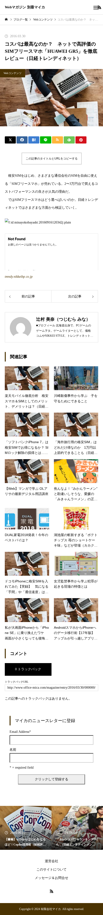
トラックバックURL (17, 682)
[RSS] (51, 891)
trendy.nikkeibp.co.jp (19, 276)
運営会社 (51, 861)
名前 (13, 749)
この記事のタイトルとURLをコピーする (52, 158)
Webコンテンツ (13, 73)
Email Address (20, 732)
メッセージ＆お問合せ (51, 878)
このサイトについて (51, 869)
